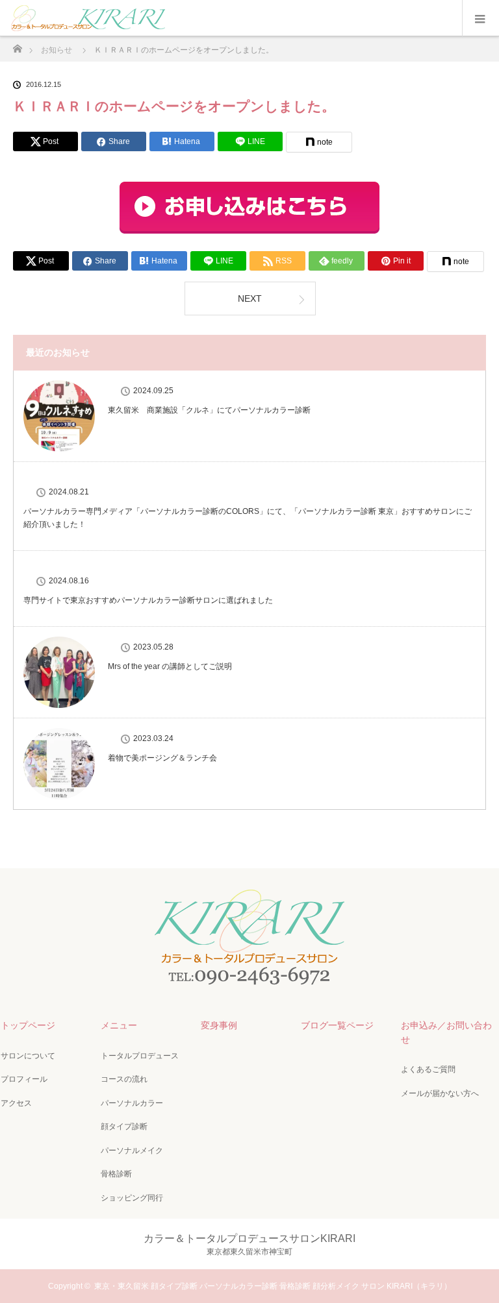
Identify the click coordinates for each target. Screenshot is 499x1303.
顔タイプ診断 (124, 1126)
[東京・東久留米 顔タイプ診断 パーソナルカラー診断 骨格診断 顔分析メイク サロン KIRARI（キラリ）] (249, 984)
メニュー (119, 1025)
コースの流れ (124, 1079)
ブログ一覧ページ (337, 1025)
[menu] (480, 18)
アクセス (16, 1103)
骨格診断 (116, 1173)
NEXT (250, 298)
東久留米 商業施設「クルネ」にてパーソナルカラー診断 (209, 410)
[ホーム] (17, 45)
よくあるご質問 (428, 1069)
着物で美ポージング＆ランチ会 (162, 757)
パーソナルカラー (132, 1103)
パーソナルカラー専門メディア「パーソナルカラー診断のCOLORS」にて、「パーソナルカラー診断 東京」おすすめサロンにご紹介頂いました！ (247, 517)
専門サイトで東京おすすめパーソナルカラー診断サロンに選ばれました (148, 600)
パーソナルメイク (132, 1150)
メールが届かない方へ (440, 1093)
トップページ (28, 1025)
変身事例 (219, 1025)
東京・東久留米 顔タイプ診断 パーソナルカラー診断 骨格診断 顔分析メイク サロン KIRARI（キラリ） (273, 1286)
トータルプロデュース (140, 1055)
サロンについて (28, 1055)
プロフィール (24, 1079)
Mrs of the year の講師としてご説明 (170, 666)
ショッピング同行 (132, 1197)
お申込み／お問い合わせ (446, 1032)
